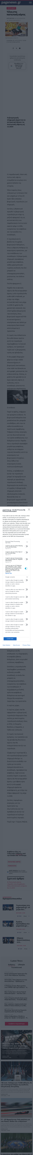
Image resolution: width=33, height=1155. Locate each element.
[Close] (29, 510)
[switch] (26, 546)
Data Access (16, 645)
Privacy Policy (26, 645)
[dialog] (16, 578)
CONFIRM (10, 638)
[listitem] (16, 542)
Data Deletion (6, 645)
